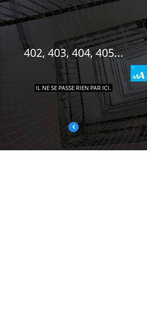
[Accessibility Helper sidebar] (139, 73)
